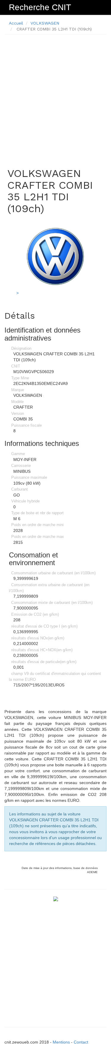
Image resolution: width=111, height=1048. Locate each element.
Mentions (61, 1042)
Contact (81, 1042)
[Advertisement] (55, 94)
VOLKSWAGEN (44, 23)
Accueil (16, 23)
